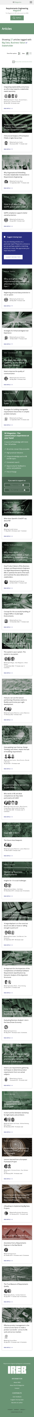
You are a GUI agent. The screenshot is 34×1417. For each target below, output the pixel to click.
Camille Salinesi (13, 529)
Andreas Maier (13, 986)
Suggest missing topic (13, 257)
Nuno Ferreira (21, 760)
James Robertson (24, 713)
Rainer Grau (18, 620)
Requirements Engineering (17, 10)
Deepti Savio (12, 1253)
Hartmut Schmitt (16, 101)
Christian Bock (19, 181)
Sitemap (10, 1409)
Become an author (17, 1402)
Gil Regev (12, 662)
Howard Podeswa (19, 581)
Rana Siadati (12, 936)
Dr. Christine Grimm (14, 1170)
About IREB (17, 1382)
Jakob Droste (7, 101)
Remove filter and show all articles (23, 61)
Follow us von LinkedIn (16, 485)
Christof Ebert (13, 1340)
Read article (7, 108)
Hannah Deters (23, 100)
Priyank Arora (13, 1031)
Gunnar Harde (19, 142)
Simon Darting (22, 986)
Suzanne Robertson (14, 713)
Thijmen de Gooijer (14, 1123)
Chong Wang (7, 808)
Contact (17, 1388)
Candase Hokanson (21, 1295)
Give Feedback (17, 1397)
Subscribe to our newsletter (16, 490)
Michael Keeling (24, 1123)
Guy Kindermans (19, 219)
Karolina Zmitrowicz (20, 377)
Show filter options (12, 53)
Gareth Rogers (19, 418)
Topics (18, 18)
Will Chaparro (7, 1125)
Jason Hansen (18, 1078)
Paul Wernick (20, 936)
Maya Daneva (23, 806)
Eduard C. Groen (13, 100)
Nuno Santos (12, 760)
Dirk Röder (20, 889)
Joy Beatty (12, 1295)
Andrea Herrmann (14, 806)
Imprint (16, 1409)
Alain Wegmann (19, 662)
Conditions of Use (16, 1412)
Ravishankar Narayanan (21, 1212)
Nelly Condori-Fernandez (18, 808)
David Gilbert (13, 889)
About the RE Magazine (17, 1385)
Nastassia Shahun (20, 337)
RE (17, 2)
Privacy (22, 1409)
